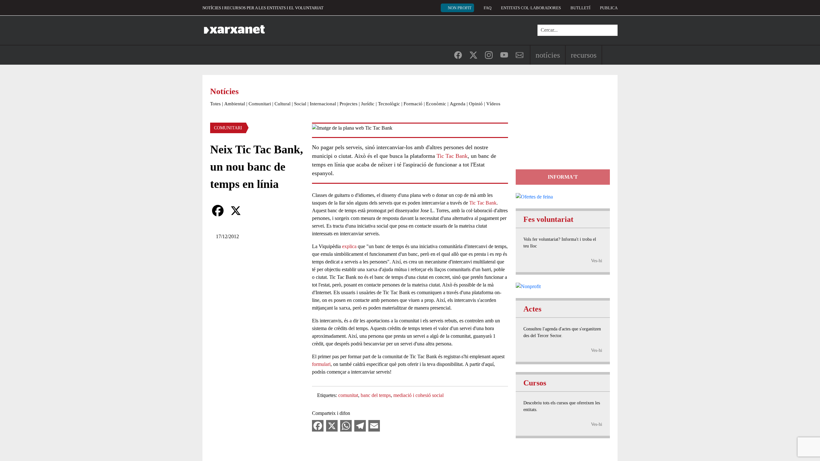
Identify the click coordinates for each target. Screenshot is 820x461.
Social (300, 103)
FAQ (487, 7)
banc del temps (376, 395)
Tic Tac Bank (452, 156)
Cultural (283, 103)
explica (349, 246)
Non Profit (460, 7)
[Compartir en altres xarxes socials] (253, 210)
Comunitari (260, 103)
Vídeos (493, 103)
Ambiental (234, 103)
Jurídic (367, 103)
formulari (321, 364)
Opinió (476, 103)
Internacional (323, 103)
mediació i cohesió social (418, 395)
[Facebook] (218, 210)
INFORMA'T (563, 177)
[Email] (374, 425)
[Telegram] (360, 425)
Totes (215, 103)
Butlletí (580, 7)
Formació (413, 103)
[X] (235, 210)
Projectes (348, 103)
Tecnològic (389, 103)
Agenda (457, 103)
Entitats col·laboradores (531, 7)
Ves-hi (596, 260)
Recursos (583, 55)
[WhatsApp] (346, 425)
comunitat (348, 395)
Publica (609, 7)
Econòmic (436, 103)
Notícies (548, 55)
